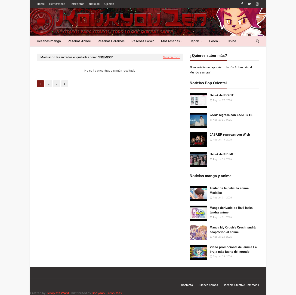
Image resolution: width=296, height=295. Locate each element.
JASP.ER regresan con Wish (230, 134)
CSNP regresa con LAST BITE (231, 115)
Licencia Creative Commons (241, 285)
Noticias (94, 4)
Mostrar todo (171, 57)
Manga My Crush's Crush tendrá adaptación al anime (233, 230)
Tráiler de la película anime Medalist (229, 190)
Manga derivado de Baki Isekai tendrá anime (231, 210)
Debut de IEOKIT (222, 95)
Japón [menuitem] (194, 41)
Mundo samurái (200, 72)
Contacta (187, 285)
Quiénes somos (207, 285)
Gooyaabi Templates (107, 293)
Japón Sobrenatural (238, 67)
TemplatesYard (57, 293)
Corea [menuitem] (213, 41)
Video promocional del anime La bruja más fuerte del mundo (233, 249)
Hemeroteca (57, 4)
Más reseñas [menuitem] (170, 41)
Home (41, 4)
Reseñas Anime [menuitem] (79, 41)
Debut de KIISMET (223, 154)
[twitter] (249, 4)
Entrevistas (77, 4)
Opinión (109, 4)
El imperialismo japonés (206, 67)
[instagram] (257, 4)
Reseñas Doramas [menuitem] (111, 41)
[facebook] (242, 4)
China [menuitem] (232, 41)
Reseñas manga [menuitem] (49, 41)
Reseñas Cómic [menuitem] (143, 41)
